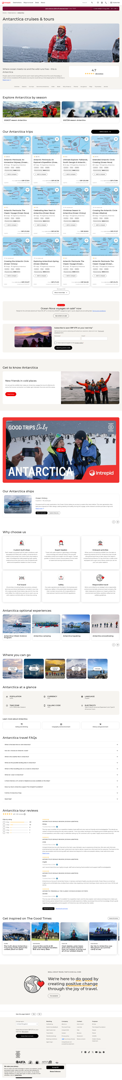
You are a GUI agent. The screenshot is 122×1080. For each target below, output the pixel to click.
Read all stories (113, 918)
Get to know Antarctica (42, 86)
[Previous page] (113, 522)
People (94, 1030)
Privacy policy (65, 1036)
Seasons (24, 86)
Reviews (79, 1033)
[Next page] (117, 522)
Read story (10, 394)
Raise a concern (81, 1039)
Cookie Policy (18, 1075)
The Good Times (66, 1027)
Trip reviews (98, 86)
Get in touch (80, 1024)
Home (4, 13)
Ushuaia (97, 669)
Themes (76, 86)
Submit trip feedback (52, 1027)
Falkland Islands (55, 668)
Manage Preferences (55, 1071)
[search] (85, 2)
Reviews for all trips (62, 908)
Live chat (79, 1027)
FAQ (78, 1030)
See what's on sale (61, 316)
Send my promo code (63, 348)
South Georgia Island (76, 668)
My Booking (49, 1024)
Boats (58, 86)
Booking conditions (51, 1039)
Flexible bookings (51, 1036)
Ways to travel (28, 2)
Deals (37, 2)
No (39, 1014)
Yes (34, 1014)
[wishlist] (98, 3)
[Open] (25, 814)
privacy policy (79, 343)
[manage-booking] (102, 3)
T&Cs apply (25, 1031)
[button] (116, 59)
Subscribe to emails (27, 1036)
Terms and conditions (99, 311)
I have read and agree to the (70, 343)
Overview (16, 86)
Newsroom (80, 1036)
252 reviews (99, 74)
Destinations (17, 2)
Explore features (54, 513)
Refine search (104, 131)
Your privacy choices (69, 1039)
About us (64, 1024)
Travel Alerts (49, 1033)
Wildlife (94, 1036)
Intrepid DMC (65, 1030)
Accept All (55, 1067)
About (43, 2)
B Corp (94, 1024)
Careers (64, 1033)
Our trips (31, 86)
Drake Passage (34, 668)
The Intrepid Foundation (98, 1027)
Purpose (95, 1021)
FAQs (90, 86)
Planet (94, 1033)
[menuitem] (6, 3)
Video (53, 86)
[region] (34, 1070)
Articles (106, 86)
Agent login (49, 1042)
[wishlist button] (27, 139)
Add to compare (12, 174)
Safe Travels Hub (50, 1030)
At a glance (84, 86)
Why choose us (67, 86)
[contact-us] (106, 3)
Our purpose (54, 996)
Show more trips (59, 292)
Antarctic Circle (13, 668)
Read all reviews (48, 908)
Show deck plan (41, 513)
